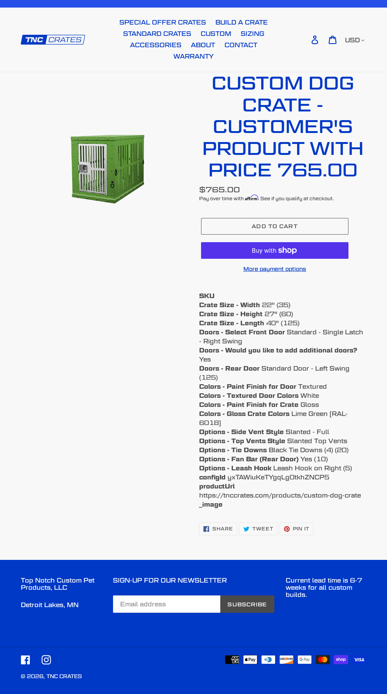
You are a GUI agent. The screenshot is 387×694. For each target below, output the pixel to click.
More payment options (274, 269)
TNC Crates (64, 676)
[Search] (304, 39)
